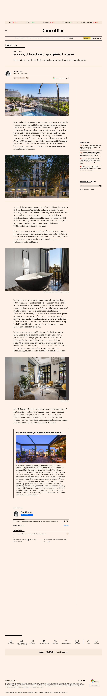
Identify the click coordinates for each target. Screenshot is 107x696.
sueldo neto (32, 643)
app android (96, 643)
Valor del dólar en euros (86, 22)
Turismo (38, 534)
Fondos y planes (49, 38)
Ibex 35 (10, 22)
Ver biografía (25, 514)
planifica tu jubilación (44, 643)
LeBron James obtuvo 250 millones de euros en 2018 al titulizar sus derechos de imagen (90, 168)
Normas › (66, 525)
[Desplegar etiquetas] (67, 534)
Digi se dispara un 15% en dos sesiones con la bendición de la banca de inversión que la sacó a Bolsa (90, 154)
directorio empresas (66, 643)
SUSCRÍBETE (87, 38)
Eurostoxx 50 (66, 22)
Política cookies (18, 692)
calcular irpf (11, 643)
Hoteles (19, 534)
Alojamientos (25, 534)
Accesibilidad (46, 692)
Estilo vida (44, 534)
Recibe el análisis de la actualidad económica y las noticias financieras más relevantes (37, 521)
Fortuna (11, 45)
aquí (48, 541)
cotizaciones (77, 643)
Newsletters (57, 692)
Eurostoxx (86, 189)
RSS (54, 692)
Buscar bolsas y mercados (88, 181)
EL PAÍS (70, 38)
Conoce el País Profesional (53, 652)
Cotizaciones (41, 38)
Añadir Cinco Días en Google (61, 78)
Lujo (14, 534)
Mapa (51, 692)
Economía (34, 38)
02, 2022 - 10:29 (22, 73)
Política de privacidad (38, 692)
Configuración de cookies (27, 692)
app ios (88, 643)
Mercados (28, 38)
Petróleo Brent (46, 22)
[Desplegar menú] (6, 30)
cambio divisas (55, 643)
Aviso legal (12, 692)
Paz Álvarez (17, 72)
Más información (17, 541)
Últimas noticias (58, 38)
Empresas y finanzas (20, 38)
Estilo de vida (17, 51)
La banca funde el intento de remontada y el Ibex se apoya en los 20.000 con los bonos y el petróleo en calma (90, 161)
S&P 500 (28, 22)
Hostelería (32, 534)
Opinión (64, 38)
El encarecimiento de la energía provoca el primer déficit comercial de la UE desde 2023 (90, 147)
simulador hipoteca (21, 643)
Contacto (7, 692)
